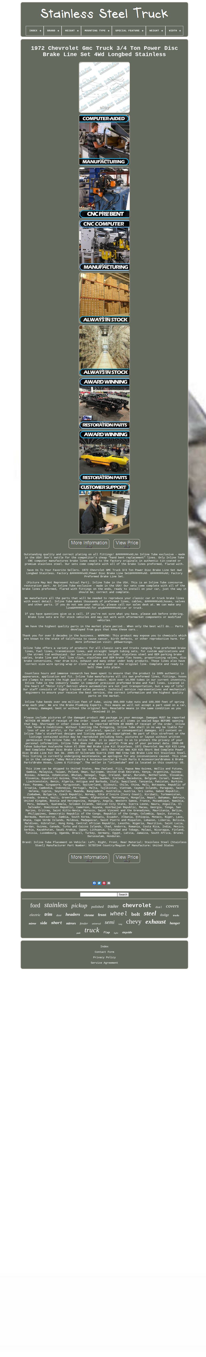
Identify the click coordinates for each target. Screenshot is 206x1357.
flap (106, 932)
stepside (127, 932)
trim (48, 914)
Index (104, 946)
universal (96, 923)
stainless (55, 905)
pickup (79, 905)
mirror (32, 923)
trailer (113, 906)
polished (97, 907)
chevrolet (137, 906)
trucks (176, 915)
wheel (118, 914)
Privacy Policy (104, 957)
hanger (175, 923)
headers (73, 914)
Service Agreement (104, 962)
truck (91, 930)
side (43, 923)
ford (35, 905)
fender (84, 923)
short (56, 923)
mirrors (71, 923)
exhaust (155, 921)
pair (78, 933)
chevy (133, 921)
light (116, 933)
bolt (135, 914)
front (102, 915)
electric (35, 915)
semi (109, 922)
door (59, 915)
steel (150, 913)
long (120, 924)
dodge (164, 915)
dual (159, 907)
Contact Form (104, 952)
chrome (89, 915)
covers (172, 906)
